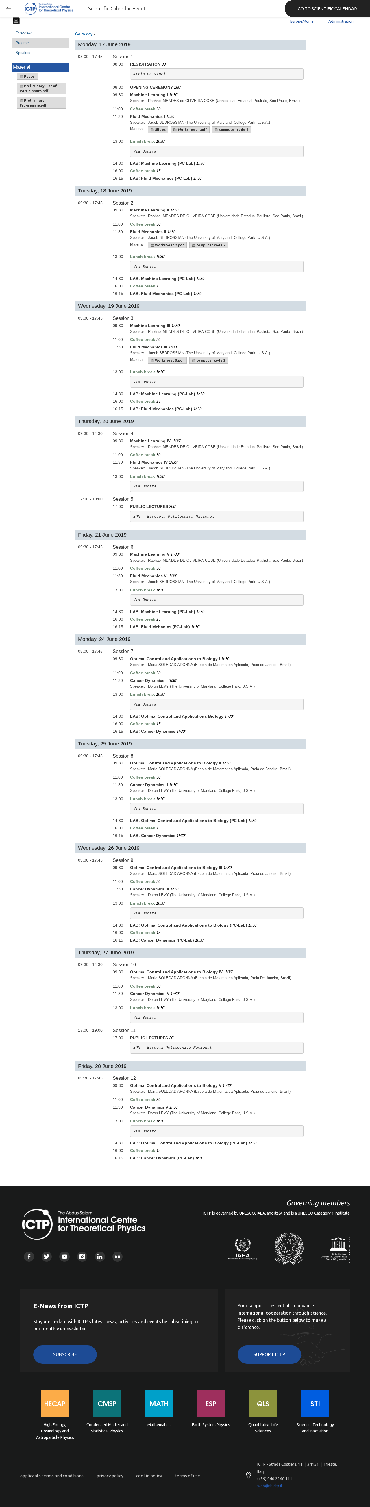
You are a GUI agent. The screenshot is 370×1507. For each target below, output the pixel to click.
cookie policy (149, 1475)
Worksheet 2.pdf (169, 245)
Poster (29, 76)
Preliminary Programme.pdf (33, 103)
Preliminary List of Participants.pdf (38, 88)
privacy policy (110, 1475)
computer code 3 (210, 360)
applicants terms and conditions (52, 1475)
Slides (160, 129)
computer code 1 (233, 129)
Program (23, 43)
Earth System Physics (211, 1424)
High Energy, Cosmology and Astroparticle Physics (55, 1430)
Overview (23, 33)
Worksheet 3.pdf (169, 360)
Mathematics (159, 1424)
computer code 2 (210, 245)
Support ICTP (269, 1354)
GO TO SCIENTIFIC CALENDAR (327, 8)
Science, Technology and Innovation (315, 1427)
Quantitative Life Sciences (263, 1427)
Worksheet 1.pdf (192, 129)
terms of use (187, 1475)
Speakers (24, 53)
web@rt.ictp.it (269, 1486)
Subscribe (65, 1354)
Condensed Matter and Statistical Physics (107, 1427)
